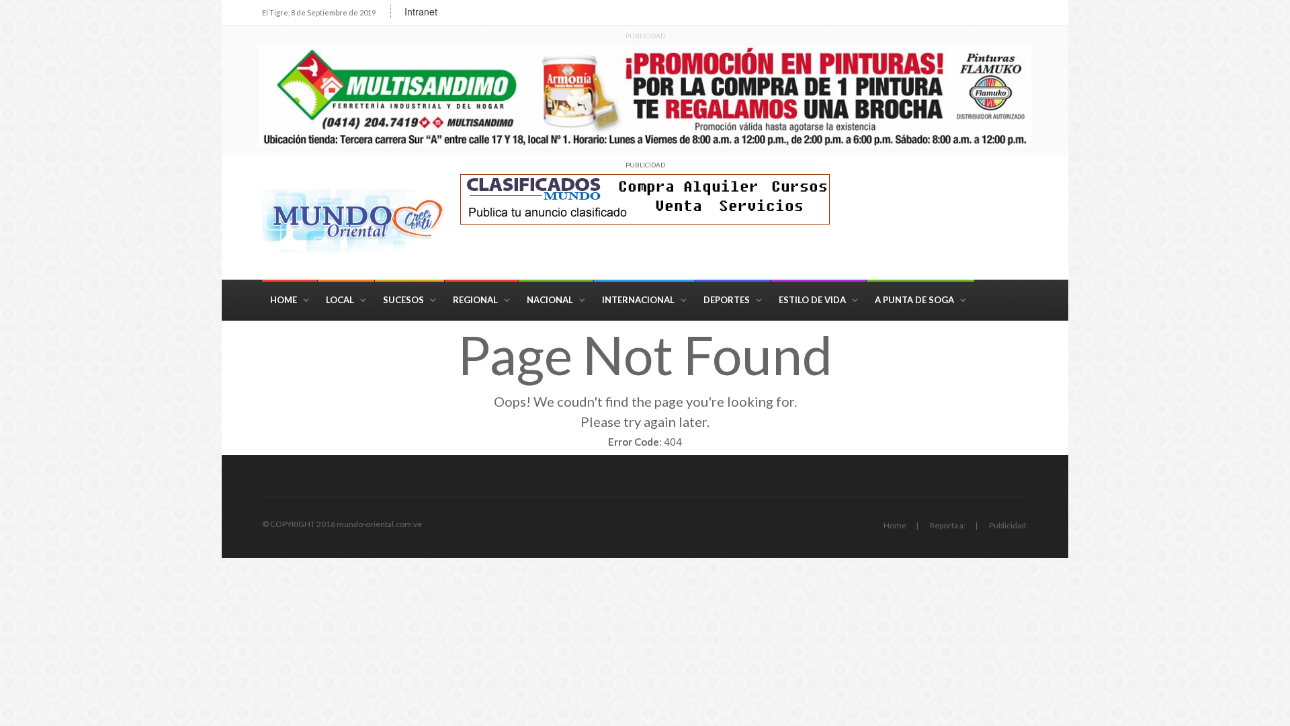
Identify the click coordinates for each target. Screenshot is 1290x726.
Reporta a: (947, 525)
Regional (475, 299)
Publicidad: (1008, 525)
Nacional (550, 299)
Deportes (726, 299)
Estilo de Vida (812, 299)
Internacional (638, 299)
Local (340, 299)
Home (283, 299)
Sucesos (403, 299)
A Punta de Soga (914, 299)
